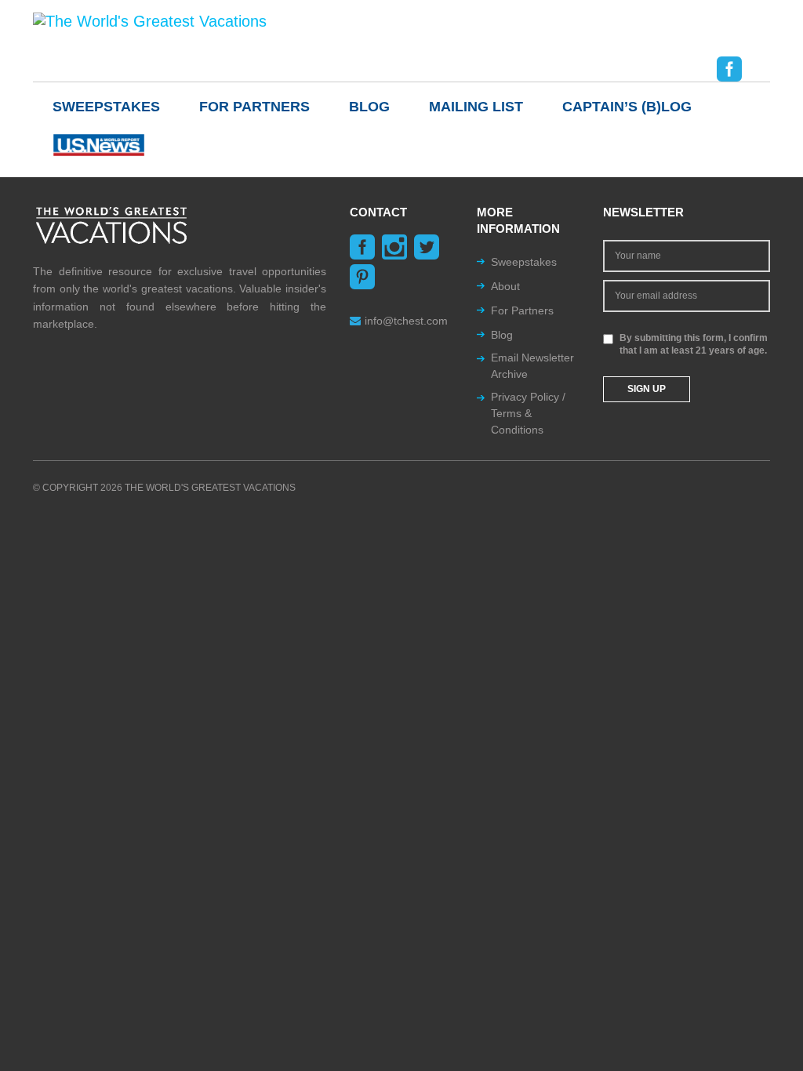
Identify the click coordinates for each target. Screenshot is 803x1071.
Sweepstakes (106, 106)
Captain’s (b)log (627, 106)
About (505, 286)
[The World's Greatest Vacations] (150, 20)
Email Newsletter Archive (532, 365)
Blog (369, 106)
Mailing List (476, 106)
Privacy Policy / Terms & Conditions (528, 413)
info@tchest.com (406, 320)
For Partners (254, 106)
